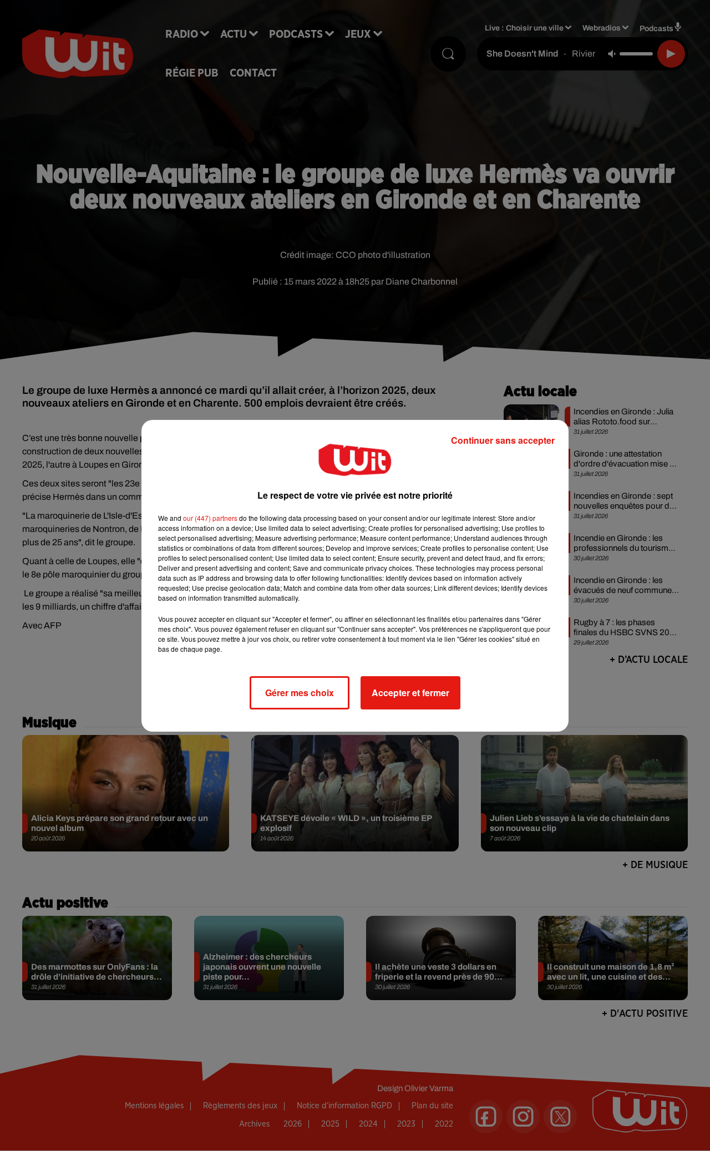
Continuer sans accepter (503, 440)
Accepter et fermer (410, 692)
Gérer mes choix (299, 692)
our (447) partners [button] (210, 518)
